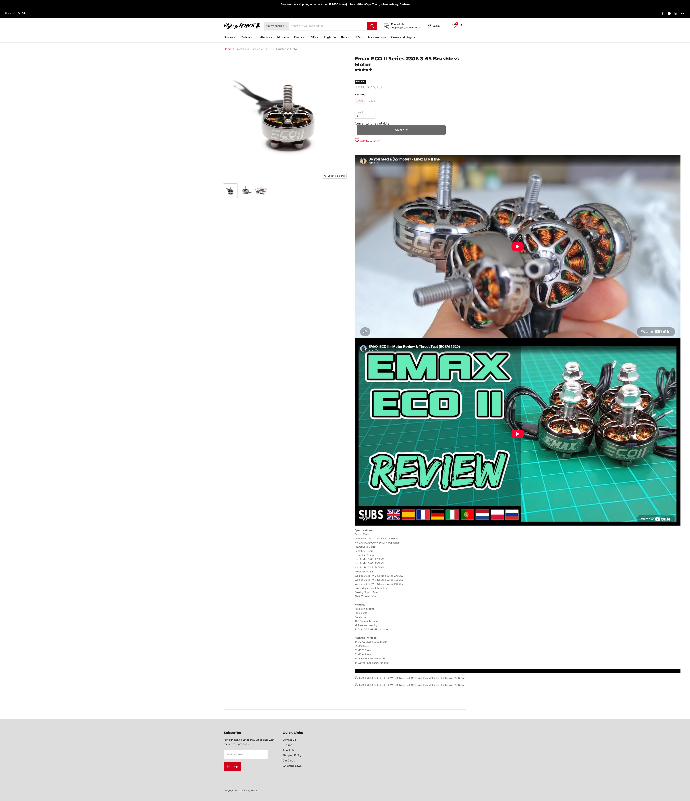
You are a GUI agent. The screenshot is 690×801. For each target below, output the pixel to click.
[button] (364, 70)
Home (228, 49)
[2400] (372, 105)
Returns (287, 745)
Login (436, 26)
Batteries (263, 37)
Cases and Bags (402, 37)
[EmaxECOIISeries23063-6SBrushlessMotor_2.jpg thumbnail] (261, 191)
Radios (246, 37)
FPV (358, 37)
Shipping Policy (292, 755)
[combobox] (328, 26)
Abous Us (9, 13)
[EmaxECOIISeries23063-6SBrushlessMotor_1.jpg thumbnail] (230, 191)
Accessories (376, 37)
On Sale (22, 13)
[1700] (360, 105)
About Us (288, 750)
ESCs (313, 37)
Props (298, 37)
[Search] (372, 26)
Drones (229, 37)
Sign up (232, 766)
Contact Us (289, 740)
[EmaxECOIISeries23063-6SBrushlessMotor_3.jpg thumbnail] (246, 191)
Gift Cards (289, 760)
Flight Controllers (336, 37)
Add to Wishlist (370, 141)
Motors (282, 37)
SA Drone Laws (292, 766)
